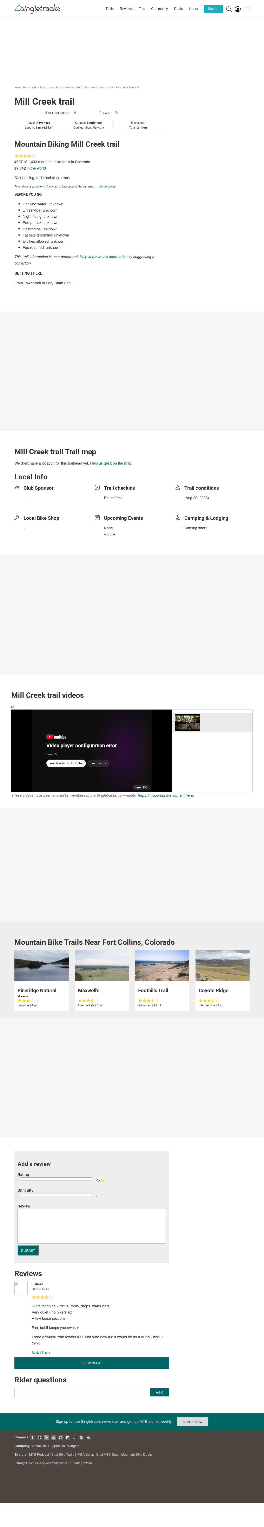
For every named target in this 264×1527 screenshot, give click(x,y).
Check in (124, 113)
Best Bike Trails (62, 1454)
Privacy (87, 1463)
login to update (194, 504)
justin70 (37, 186)
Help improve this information (103, 256)
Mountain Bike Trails (34, 87)
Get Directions (58, 113)
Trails (110, 9)
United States (55, 87)
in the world (36, 168)
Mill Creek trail (131, 87)
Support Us (56, 1445)
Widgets (73, 1445)
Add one (109, 534)
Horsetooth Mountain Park (106, 87)
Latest (193, 9)
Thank (46, 1352)
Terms (76, 1463)
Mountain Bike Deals (136, 1454)
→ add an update (105, 186)
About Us (39, 1445)
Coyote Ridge (214, 990)
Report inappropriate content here (165, 795)
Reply (35, 1352)
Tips (142, 9)
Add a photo (85, 113)
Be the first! (113, 497)
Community (159, 9)
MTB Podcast (39, 1454)
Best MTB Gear (107, 1454)
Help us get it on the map (110, 463)
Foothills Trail (153, 990)
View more (91, 1363)
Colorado (70, 87)
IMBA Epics (85, 1454)
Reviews (126, 9)
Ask (159, 1392)
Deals (178, 9)
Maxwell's (88, 990)
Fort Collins (83, 87)
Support (213, 9)
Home (17, 87)
